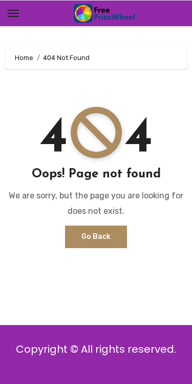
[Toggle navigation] (13, 13)
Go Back (96, 236)
